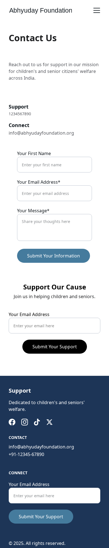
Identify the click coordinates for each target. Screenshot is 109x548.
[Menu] (96, 10)
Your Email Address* (38, 182)
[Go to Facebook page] (12, 422)
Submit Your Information (53, 256)
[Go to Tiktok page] (37, 422)
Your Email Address (29, 314)
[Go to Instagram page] (24, 422)
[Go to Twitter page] (49, 422)
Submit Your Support (54, 347)
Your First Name (34, 153)
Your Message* (33, 211)
